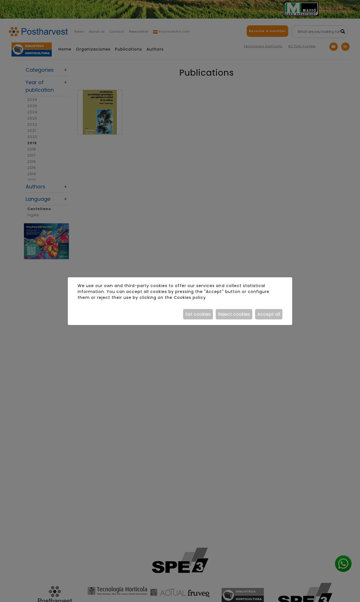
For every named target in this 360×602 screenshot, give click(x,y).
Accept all (268, 314)
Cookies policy (190, 297)
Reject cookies (234, 314)
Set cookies (198, 314)
